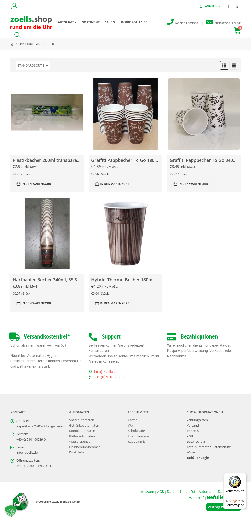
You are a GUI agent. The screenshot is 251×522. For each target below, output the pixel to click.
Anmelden (213, 6)
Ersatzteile (76, 452)
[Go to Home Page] (11, 44)
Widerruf (193, 452)
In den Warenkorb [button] (36, 184)
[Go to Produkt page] (47, 114)
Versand (193, 425)
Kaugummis (136, 442)
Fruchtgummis (138, 436)
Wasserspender (80, 442)
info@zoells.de (27, 453)
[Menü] (243, 476)
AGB (190, 436)
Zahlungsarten (197, 420)
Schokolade (136, 431)
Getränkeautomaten (84, 425)
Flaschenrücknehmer (84, 447)
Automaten (67, 22)
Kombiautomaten (82, 431)
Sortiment (91, 22)
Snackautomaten (81, 420)
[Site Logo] (31, 22)
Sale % (110, 22)
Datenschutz (196, 442)
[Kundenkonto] (14, 6)
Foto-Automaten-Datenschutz (209, 447)
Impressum (195, 431)
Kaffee (132, 420)
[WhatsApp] (237, 6)
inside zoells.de (134, 22)
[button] (17, 35)
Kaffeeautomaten (82, 436)
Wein (131, 425)
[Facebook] (229, 6)
